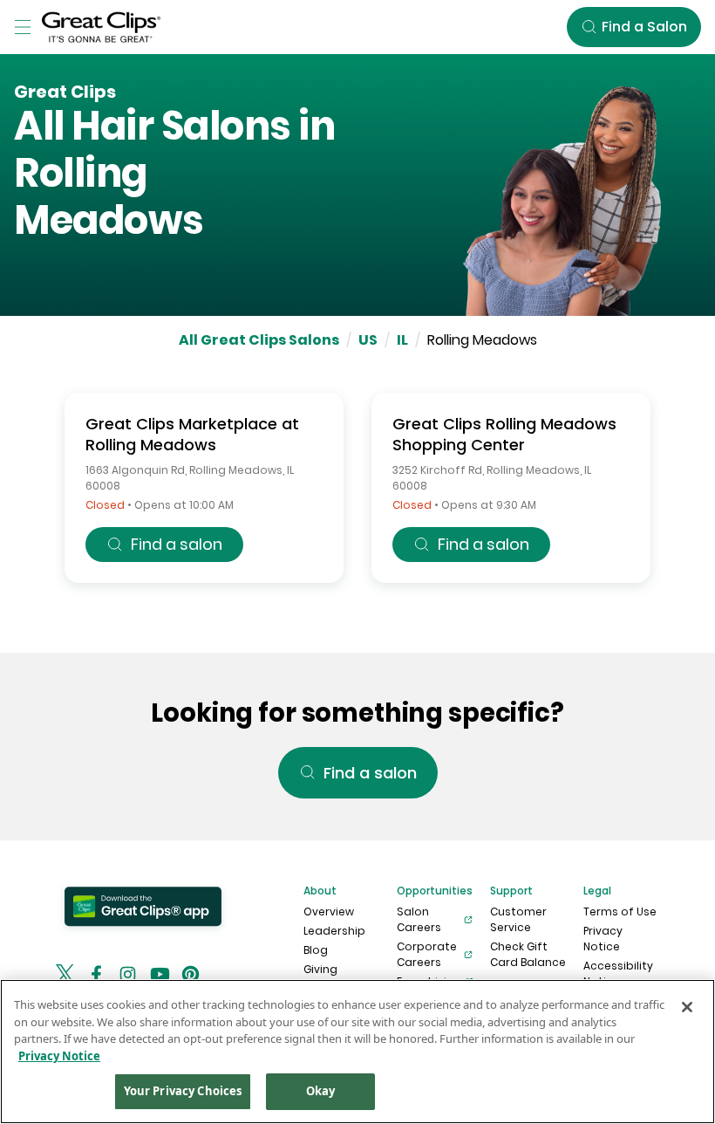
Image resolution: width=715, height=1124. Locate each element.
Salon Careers (419, 919)
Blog (315, 949)
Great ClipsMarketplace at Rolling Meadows (192, 434)
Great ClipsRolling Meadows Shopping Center (504, 434)
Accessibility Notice (618, 973)
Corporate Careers (427, 954)
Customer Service (518, 919)
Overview (328, 911)
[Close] (687, 1007)
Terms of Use (620, 911)
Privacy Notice (603, 938)
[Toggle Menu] (22, 27)
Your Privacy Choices (183, 1091)
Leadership (334, 930)
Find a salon (176, 544)
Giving (320, 969)
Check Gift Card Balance (528, 954)
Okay (321, 1091)
